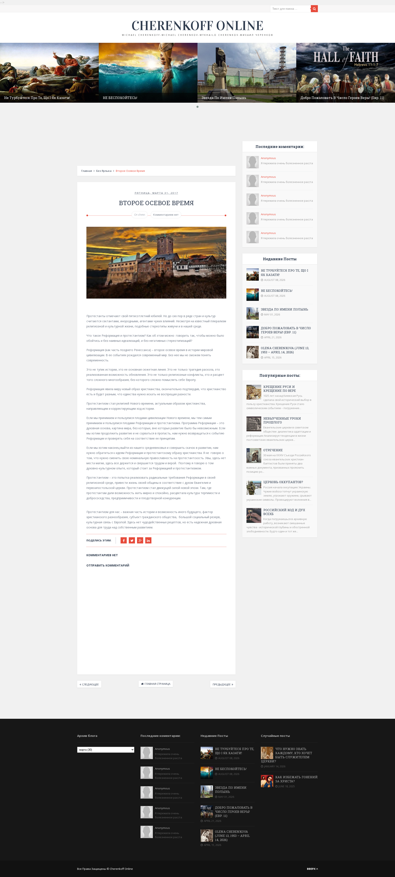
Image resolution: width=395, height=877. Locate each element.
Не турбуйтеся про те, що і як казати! (37, 97)
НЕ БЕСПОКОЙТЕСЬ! (120, 97)
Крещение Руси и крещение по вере (279, 389)
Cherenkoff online (197, 26)
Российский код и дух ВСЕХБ (284, 512)
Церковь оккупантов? (283, 482)
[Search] (314, 8)
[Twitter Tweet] (132, 540)
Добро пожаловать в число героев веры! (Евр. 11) (342, 97)
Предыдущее (222, 684)
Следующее (90, 684)
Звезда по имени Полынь (224, 97)
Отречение (273, 450)
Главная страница (157, 684)
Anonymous (268, 158)
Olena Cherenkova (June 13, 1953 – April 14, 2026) (285, 350)
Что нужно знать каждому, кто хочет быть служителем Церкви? (286, 755)
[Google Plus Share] (140, 540)
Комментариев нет (166, 214)
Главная (86, 171)
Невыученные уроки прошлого (282, 420)
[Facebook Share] (124, 540)
